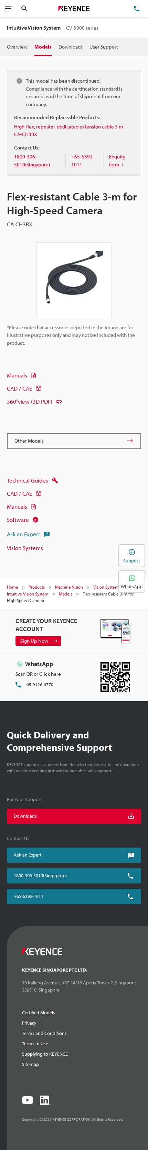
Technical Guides (27, 480)
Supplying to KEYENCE (45, 1054)
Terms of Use (35, 1043)
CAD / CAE (19, 388)
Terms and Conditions (44, 1033)
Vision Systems (25, 547)
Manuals (17, 375)
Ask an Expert (23, 534)
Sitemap (30, 1064)
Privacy (29, 1023)
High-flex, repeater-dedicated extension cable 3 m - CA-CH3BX (70, 130)
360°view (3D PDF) (29, 401)
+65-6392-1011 (28, 896)
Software (18, 519)
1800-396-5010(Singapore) (40, 875)
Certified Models (38, 1012)
